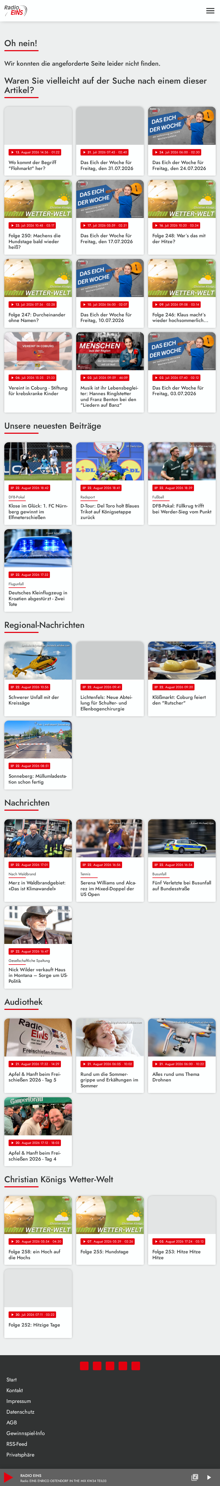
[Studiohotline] (135, 1366)
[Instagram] (110, 1366)
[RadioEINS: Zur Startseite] (103, 10)
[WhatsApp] (84, 1366)
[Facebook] (97, 1366)
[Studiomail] (123, 1366)
